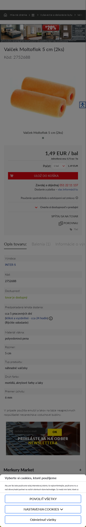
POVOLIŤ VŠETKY (43, 498)
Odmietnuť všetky (43, 519)
